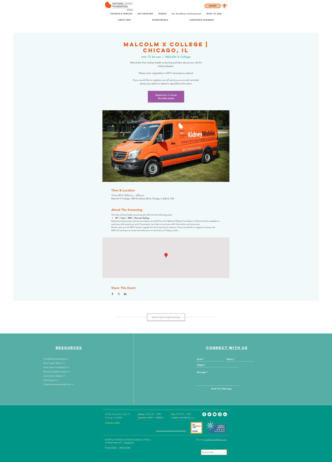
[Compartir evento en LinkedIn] (125, 294)
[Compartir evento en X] (119, 294)
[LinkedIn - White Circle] (225, 414)
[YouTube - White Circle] (215, 414)
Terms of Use (124, 447)
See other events (166, 98)
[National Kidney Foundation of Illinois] (118, 6)
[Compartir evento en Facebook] (112, 294)
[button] (124, 20)
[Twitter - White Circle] (209, 414)
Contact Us (128, 442)
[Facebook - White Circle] (204, 414)
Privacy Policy (111, 447)
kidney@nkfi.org (186, 417)
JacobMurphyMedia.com (214, 439)
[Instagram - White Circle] (220, 414)
